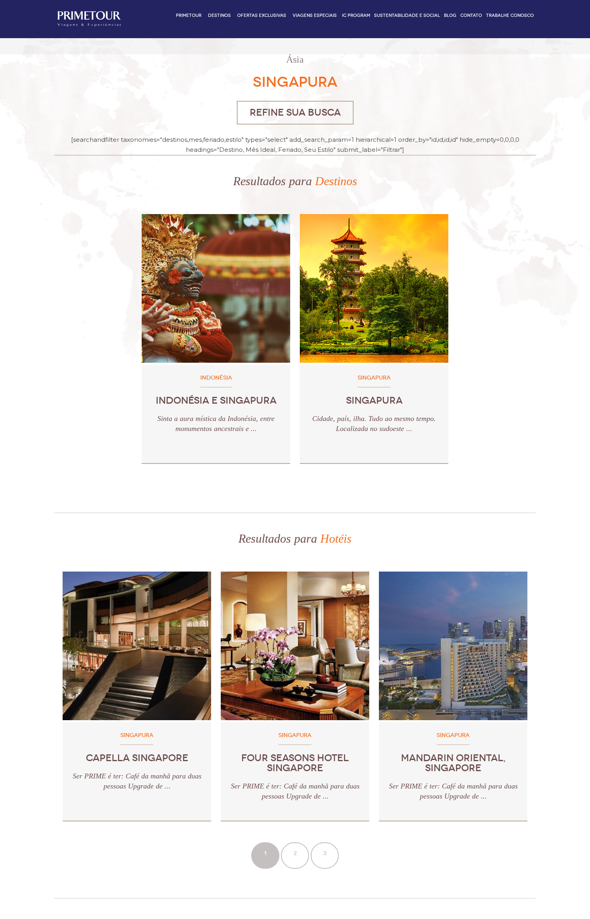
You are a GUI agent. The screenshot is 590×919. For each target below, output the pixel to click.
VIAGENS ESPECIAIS (315, 15)
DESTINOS (219, 15)
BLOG (450, 15)
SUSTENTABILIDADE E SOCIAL (407, 15)
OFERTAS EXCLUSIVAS (261, 15)
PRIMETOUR (188, 15)
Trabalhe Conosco (510, 15)
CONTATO (471, 15)
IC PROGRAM (356, 15)
